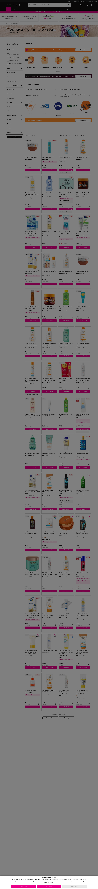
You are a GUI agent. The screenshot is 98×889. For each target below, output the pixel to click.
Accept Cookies (23, 886)
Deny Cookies (49, 886)
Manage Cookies (74, 886)
